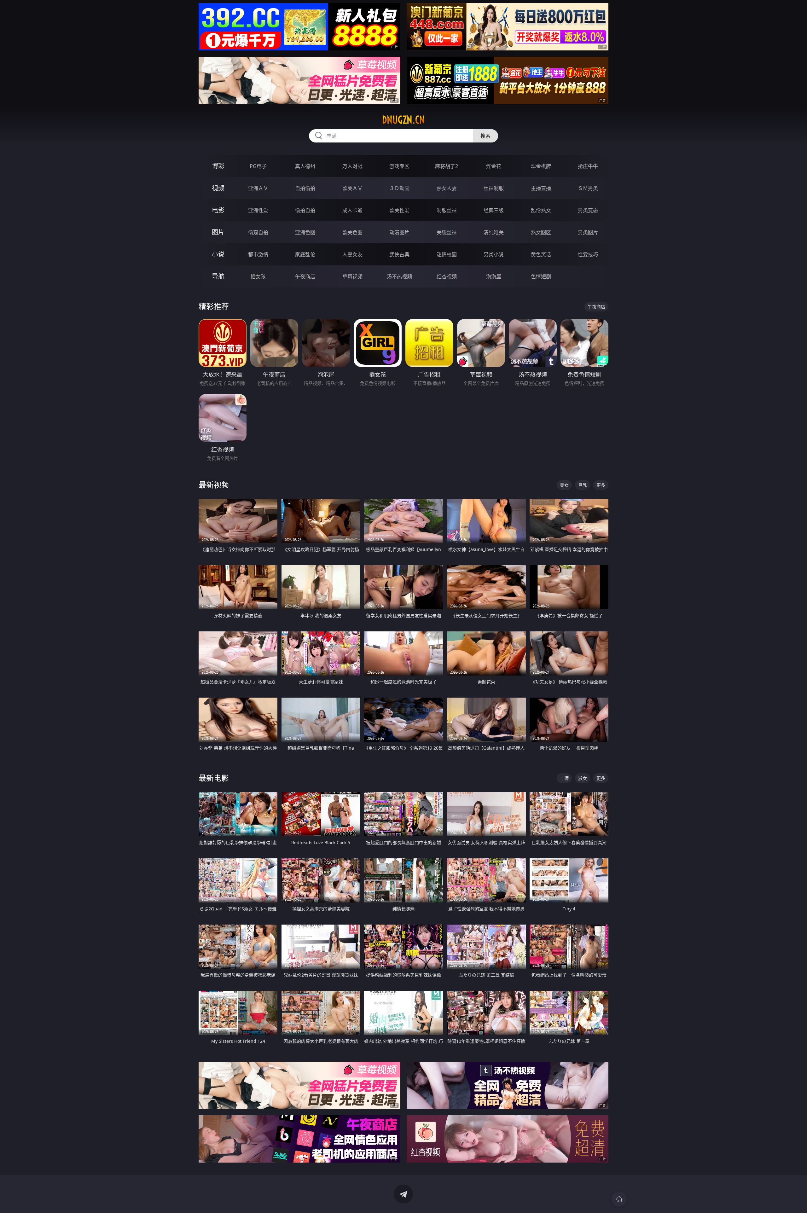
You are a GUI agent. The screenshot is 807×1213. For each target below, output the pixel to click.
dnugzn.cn (403, 119)
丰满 (564, 778)
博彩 (218, 166)
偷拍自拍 (305, 210)
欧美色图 (352, 232)
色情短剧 (541, 276)
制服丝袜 (447, 210)
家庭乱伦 (305, 254)
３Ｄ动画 (399, 188)
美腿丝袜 (447, 232)
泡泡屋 (493, 276)
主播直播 (541, 188)
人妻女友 (352, 254)
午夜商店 (305, 276)
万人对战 (352, 166)
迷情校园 (447, 254)
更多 (600, 485)
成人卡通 (352, 210)
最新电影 (214, 778)
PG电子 (258, 166)
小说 (218, 254)
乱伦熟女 (541, 210)
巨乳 (582, 485)
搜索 (485, 135)
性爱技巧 (588, 254)
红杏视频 (447, 276)
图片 (218, 232)
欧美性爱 (399, 210)
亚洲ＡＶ (258, 188)
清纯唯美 (494, 232)
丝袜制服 (494, 188)
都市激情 (258, 254)
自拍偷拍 (305, 188)
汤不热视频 (399, 276)
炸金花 (493, 166)
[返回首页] (619, 1199)
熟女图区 (541, 232)
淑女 (582, 778)
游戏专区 (399, 166)
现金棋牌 (541, 166)
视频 (218, 188)
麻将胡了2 (446, 166)
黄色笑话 (541, 254)
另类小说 (494, 254)
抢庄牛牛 (588, 166)
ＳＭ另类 (588, 188)
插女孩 (258, 276)
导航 (218, 276)
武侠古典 (399, 254)
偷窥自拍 (258, 232)
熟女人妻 (447, 188)
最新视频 (214, 484)
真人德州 (305, 166)
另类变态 (588, 210)
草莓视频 (352, 276)
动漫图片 (399, 232)
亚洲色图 (305, 232)
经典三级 (494, 210)
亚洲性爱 (258, 210)
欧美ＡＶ (352, 188)
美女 (564, 485)
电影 (218, 210)
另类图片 (588, 232)
